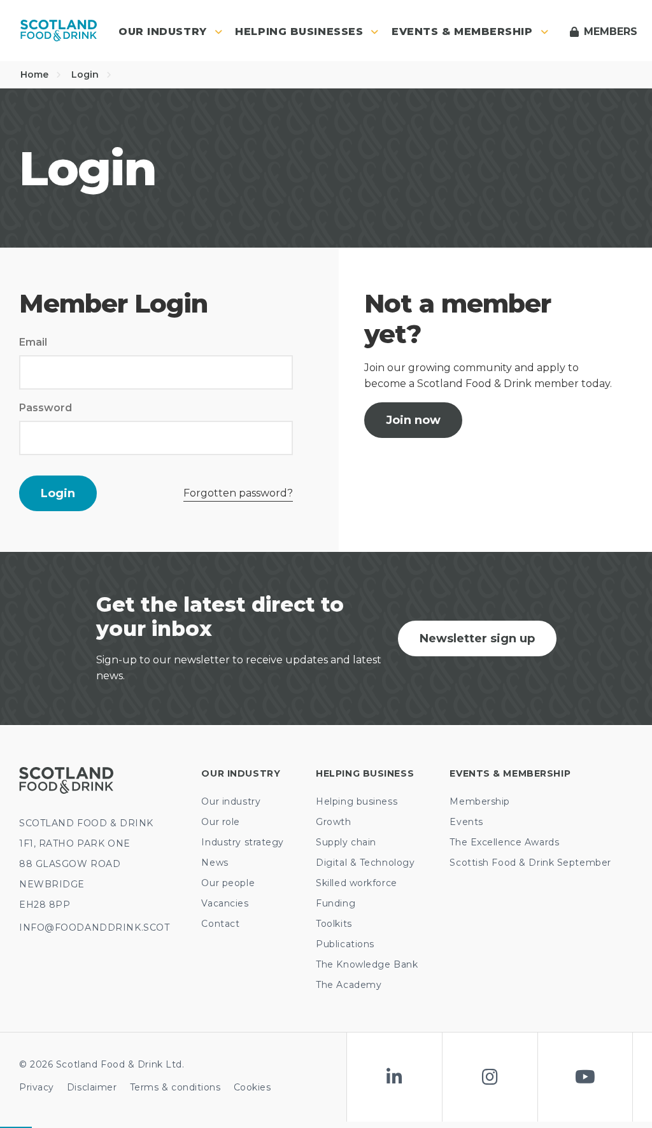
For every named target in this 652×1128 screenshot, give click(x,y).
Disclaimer (92, 1087)
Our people (228, 883)
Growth (333, 822)
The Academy (348, 985)
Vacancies (224, 903)
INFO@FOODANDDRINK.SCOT (94, 927)
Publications (345, 944)
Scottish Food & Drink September (530, 862)
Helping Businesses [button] (299, 31)
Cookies (252, 1087)
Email (33, 342)
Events (466, 822)
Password (45, 408)
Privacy (36, 1087)
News (214, 862)
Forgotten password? (238, 493)
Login (86, 74)
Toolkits (333, 923)
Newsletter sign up (477, 638)
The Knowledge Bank (367, 964)
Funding (335, 903)
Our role (220, 822)
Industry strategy (242, 842)
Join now (413, 420)
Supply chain (346, 842)
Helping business (356, 801)
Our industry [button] (162, 31)
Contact (220, 923)
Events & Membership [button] (462, 31)
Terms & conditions (175, 1087)
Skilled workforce (356, 883)
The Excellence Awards (504, 842)
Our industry (230, 801)
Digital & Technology (365, 862)
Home (35, 74)
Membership (480, 801)
